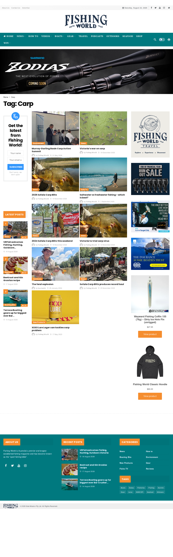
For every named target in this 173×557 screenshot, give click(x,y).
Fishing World (43, 155)
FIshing (151, 487)
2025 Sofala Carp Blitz (44, 194)
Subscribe (16, 166)
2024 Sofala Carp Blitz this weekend (52, 240)
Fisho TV (124, 468)
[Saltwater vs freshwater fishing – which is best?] (103, 174)
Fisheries (141, 487)
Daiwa (131, 487)
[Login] (169, 39)
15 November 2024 (59, 244)
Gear (148, 462)
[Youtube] (160, 7)
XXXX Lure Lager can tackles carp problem (50, 329)
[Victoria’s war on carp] (103, 128)
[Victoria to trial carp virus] (103, 220)
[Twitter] (155, 7)
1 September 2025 (107, 201)
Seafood (8, 272)
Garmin (161, 487)
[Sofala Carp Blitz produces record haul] (103, 264)
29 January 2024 (55, 288)
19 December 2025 (107, 152)
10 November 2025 (59, 198)
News (83, 143)
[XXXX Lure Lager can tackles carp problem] (55, 307)
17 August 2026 (12, 284)
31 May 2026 (57, 155)
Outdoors (37, 279)
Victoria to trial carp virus (94, 240)
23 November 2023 (107, 288)
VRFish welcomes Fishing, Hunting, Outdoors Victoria (94, 451)
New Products (39, 322)
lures (130, 492)
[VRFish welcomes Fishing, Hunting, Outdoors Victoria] (15, 230)
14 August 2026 (12, 319)
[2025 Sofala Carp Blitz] (55, 174)
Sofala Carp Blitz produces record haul (102, 284)
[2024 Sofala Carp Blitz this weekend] (55, 220)
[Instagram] (164, 7)
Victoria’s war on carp (92, 148)
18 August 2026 (12, 251)
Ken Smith (42, 288)
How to (84, 189)
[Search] (155, 39)
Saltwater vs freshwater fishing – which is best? (102, 196)
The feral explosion (42, 284)
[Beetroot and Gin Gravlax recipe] (15, 265)
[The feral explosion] (55, 264)
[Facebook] (151, 7)
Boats (123, 487)
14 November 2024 (107, 244)
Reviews (150, 468)
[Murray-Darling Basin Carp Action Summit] (55, 128)
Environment (38, 143)
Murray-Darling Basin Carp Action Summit (51, 150)
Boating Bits (10, 305)
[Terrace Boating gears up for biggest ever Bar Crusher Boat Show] (15, 298)
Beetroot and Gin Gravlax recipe (13, 279)
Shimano (160, 492)
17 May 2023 (57, 334)
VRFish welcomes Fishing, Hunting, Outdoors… (13, 244)
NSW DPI (139, 492)
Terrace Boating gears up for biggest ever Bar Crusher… (95, 481)
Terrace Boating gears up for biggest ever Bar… (14, 312)
